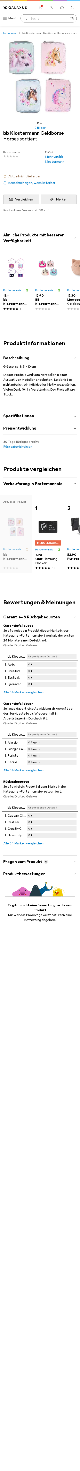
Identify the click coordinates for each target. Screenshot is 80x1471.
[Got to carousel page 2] (41, 123)
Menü (12, 18)
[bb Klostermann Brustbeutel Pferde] (16, 283)
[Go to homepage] (15, 7)
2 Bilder (40, 128)
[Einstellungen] (40, 7)
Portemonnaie (12, 290)
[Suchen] (25, 18)
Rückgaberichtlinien (17, 447)
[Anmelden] (51, 8)
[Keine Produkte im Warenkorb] (72, 7)
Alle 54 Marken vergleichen (23, 692)
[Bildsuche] (72, 18)
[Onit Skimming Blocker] (48, 534)
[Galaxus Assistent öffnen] (62, 7)
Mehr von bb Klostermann (54, 157)
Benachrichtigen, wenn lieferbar (31, 183)
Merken (61, 199)
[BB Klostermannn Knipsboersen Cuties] (48, 283)
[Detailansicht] (40, 670)
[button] (40, 176)
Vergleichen (24, 199)
